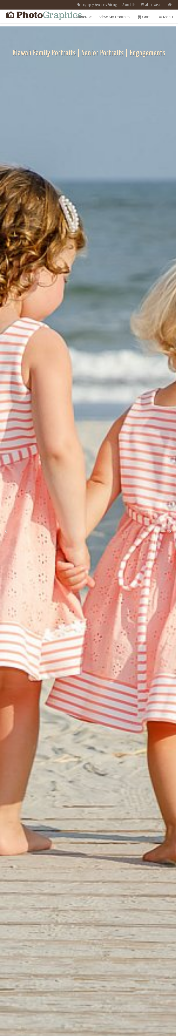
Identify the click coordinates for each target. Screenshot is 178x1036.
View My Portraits (114, 17)
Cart (146, 17)
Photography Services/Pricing (97, 5)
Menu (168, 17)
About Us (128, 5)
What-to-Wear (150, 5)
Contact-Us (82, 17)
